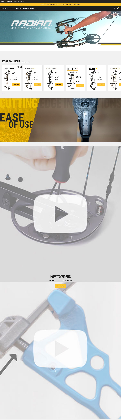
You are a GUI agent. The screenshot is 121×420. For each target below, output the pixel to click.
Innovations (18, 8)
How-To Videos (60, 286)
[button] (37, 8)
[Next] (117, 61)
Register (32, 8)
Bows (12, 8)
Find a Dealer (26, 8)
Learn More (16, 84)
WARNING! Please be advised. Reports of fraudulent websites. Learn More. (60, 4)
